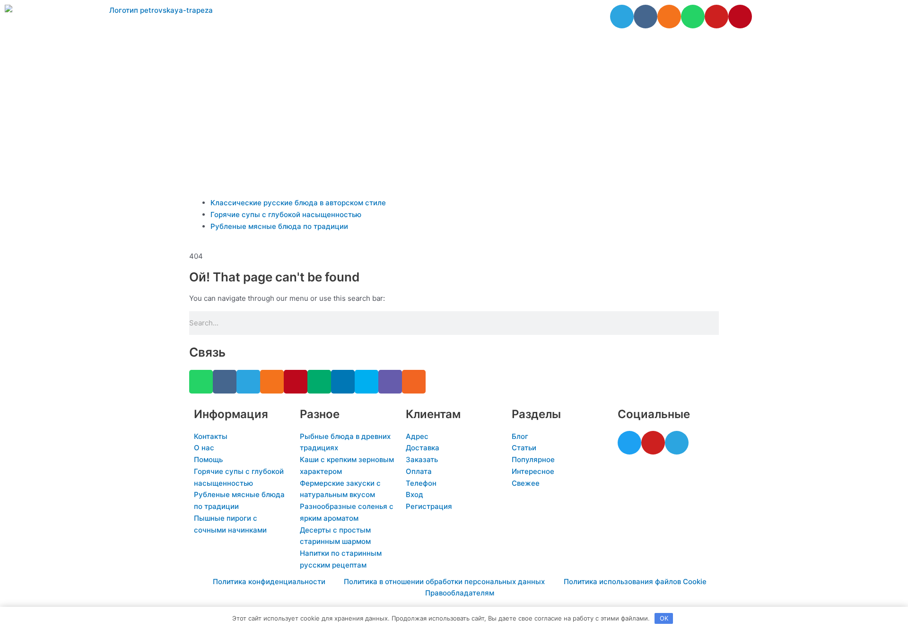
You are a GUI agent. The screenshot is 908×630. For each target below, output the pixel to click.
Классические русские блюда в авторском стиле (298, 202)
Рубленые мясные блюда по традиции (279, 226)
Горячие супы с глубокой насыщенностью (285, 214)
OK (664, 618)
